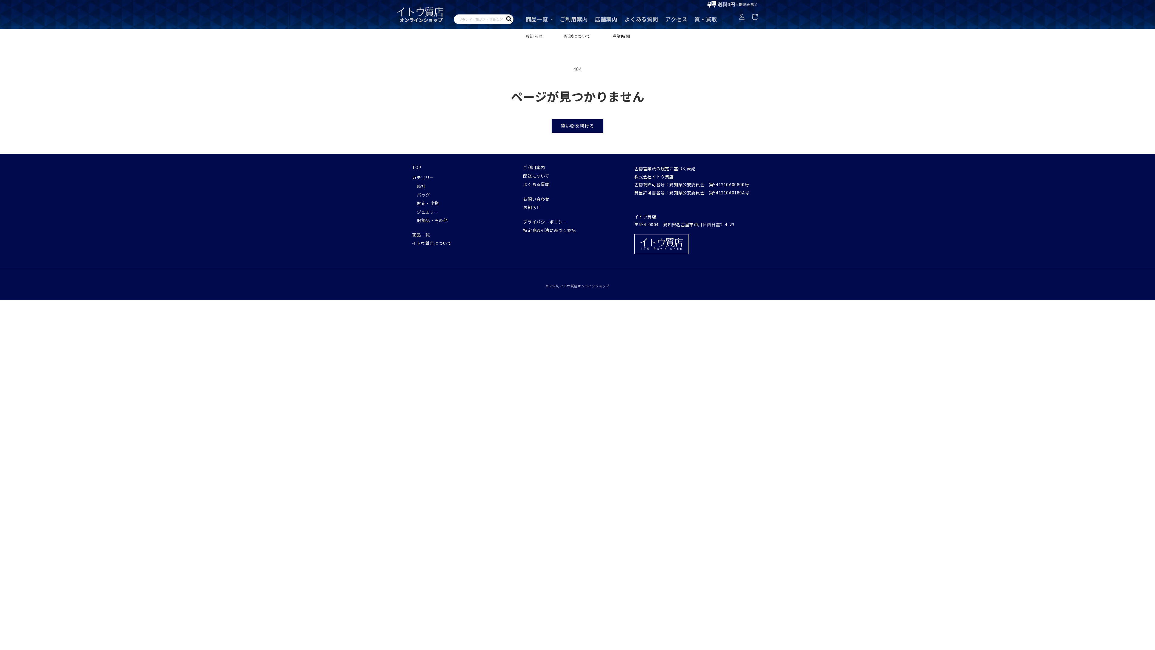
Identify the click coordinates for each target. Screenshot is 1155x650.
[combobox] (483, 19)
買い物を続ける (577, 125)
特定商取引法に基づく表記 (549, 230)
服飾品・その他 (432, 220)
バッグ (423, 194)
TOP (416, 167)
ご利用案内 (534, 167)
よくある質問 (536, 184)
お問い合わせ (536, 199)
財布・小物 (428, 203)
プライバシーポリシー (545, 221)
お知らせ (534, 36)
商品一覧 (421, 234)
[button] (539, 19)
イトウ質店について (431, 243)
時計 (421, 186)
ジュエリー (428, 212)
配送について (577, 36)
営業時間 (621, 36)
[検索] (509, 19)
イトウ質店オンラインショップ (584, 285)
